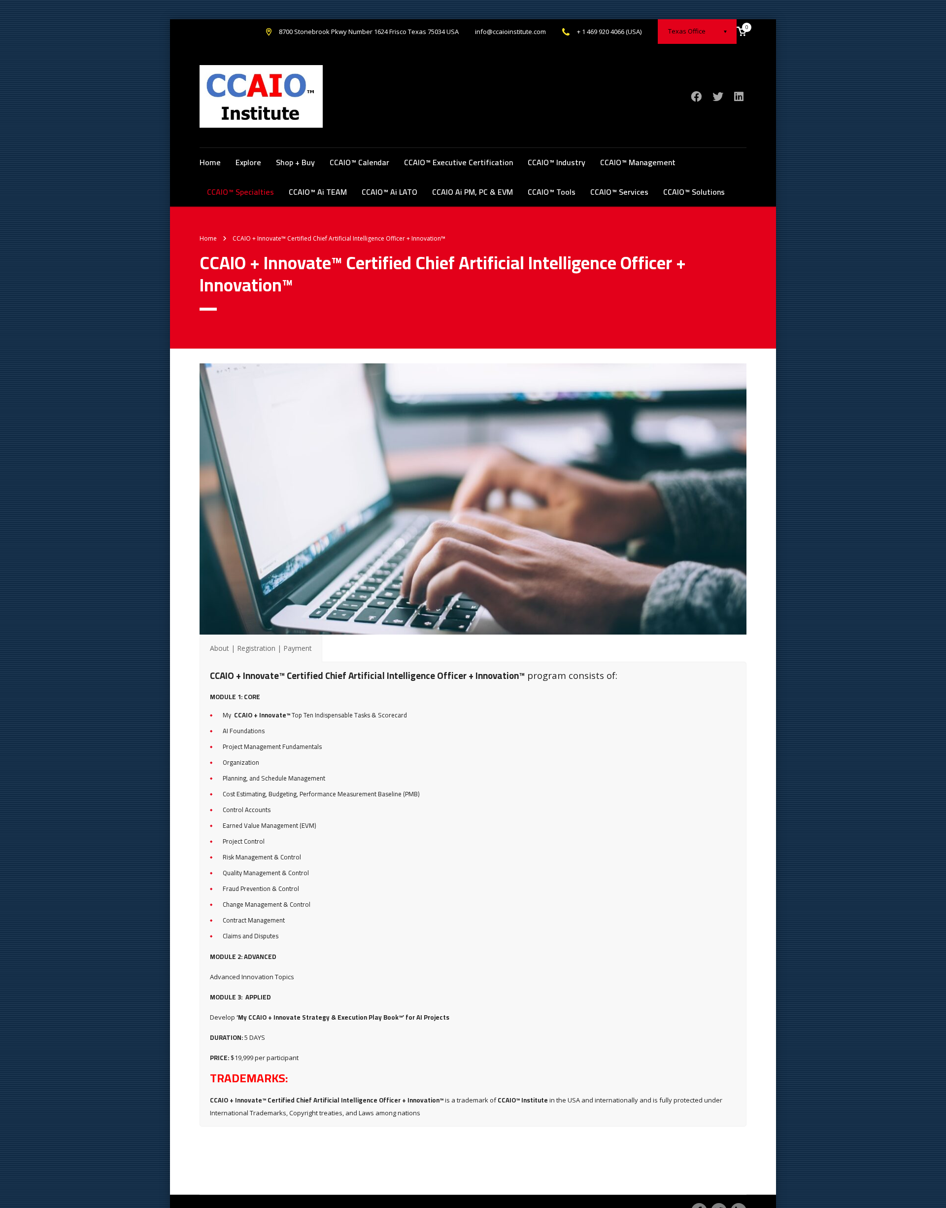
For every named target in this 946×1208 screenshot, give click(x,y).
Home (210, 162)
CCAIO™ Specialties (240, 191)
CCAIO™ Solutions (694, 191)
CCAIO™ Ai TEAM (318, 191)
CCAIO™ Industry (556, 162)
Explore (248, 162)
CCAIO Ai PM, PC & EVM (472, 191)
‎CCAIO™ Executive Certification (458, 162)
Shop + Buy (295, 162)
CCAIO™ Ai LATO (389, 191)
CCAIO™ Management (638, 162)
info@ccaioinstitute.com (510, 31)
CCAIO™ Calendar (359, 162)
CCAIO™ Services (619, 191)
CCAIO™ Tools (551, 191)
